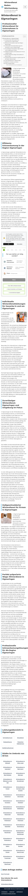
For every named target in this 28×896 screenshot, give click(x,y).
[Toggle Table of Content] (23, 36)
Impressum (20, 891)
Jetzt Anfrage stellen (9, 63)
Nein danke (19, 244)
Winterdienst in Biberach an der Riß (7, 780)
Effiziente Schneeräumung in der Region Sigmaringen (14, 43)
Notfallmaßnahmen (7, 748)
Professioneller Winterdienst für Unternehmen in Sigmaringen (12, 40)
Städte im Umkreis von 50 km (11, 62)
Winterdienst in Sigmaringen (11, 38)
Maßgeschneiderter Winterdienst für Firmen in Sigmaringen (15, 52)
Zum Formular (5, 874)
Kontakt (11, 891)
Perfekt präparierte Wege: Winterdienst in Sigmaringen (14, 55)
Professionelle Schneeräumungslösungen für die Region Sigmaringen (15, 58)
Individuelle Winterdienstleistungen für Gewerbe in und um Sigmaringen (13, 46)
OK (8, 244)
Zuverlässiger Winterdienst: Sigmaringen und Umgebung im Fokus (14, 49)
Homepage (4, 891)
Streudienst (20, 737)
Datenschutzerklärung (8, 893)
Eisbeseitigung (7, 742)
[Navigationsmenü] (25, 7)
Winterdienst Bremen (7, 884)
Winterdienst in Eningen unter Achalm (20, 788)
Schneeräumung (7, 737)
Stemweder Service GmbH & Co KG (14, 888)
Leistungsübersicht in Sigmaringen (13, 60)
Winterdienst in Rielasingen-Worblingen (20, 832)
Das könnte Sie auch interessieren (15, 64)
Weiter (14, 279)
